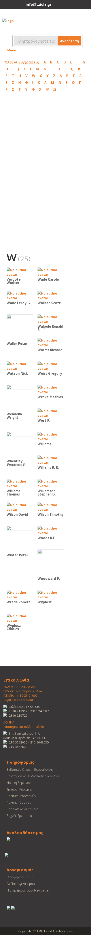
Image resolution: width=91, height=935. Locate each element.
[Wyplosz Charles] (20, 618)
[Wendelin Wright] (20, 398)
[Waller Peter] (20, 327)
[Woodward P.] (51, 562)
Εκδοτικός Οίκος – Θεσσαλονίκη (30, 769)
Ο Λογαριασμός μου (21, 877)
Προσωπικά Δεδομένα (22, 809)
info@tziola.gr (38, 4)
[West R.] (51, 413)
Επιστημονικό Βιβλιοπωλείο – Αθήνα (33, 776)
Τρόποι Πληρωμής (19, 789)
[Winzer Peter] (20, 539)
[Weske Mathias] (51, 389)
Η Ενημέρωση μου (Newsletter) (28, 890)
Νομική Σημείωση (19, 783)
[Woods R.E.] (51, 530)
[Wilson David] (20, 507)
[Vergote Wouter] (20, 272)
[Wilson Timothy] (51, 507)
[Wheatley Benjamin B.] (20, 445)
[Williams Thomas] (20, 483)
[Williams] (51, 436)
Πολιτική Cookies (19, 802)
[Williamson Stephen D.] (51, 483)
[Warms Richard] (51, 342)
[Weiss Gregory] (51, 366)
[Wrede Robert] (20, 594)
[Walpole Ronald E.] (51, 319)
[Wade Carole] (51, 272)
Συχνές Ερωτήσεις (19, 816)
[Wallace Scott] (51, 295)
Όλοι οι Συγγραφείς (21, 62)
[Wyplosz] (51, 594)
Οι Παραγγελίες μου (21, 884)
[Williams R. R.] (51, 460)
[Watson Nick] (20, 366)
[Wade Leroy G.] (20, 295)
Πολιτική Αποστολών (21, 796)
